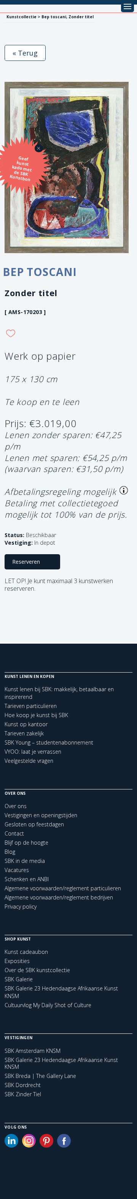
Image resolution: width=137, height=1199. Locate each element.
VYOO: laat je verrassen (33, 751)
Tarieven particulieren (31, 706)
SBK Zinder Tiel (23, 1094)
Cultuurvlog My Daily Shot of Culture (48, 1005)
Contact (14, 833)
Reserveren (26, 561)
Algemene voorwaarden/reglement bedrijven (59, 897)
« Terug (25, 52)
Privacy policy (21, 906)
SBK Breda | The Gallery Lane (40, 1076)
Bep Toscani (40, 272)
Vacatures (17, 870)
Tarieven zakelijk (24, 733)
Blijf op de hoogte (26, 842)
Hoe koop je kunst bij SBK (36, 715)
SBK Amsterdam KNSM (33, 1051)
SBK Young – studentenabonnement (49, 742)
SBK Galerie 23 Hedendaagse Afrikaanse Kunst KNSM (61, 1063)
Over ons (16, 806)
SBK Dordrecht (23, 1085)
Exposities (17, 961)
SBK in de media (25, 860)
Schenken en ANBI (27, 879)
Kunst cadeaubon (26, 951)
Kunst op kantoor (26, 724)
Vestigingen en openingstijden (41, 815)
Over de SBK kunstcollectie (37, 970)
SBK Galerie (19, 979)
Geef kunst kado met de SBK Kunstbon (21, 168)
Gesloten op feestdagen (34, 824)
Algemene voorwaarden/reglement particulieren (63, 888)
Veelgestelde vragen (29, 760)
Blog (10, 851)
